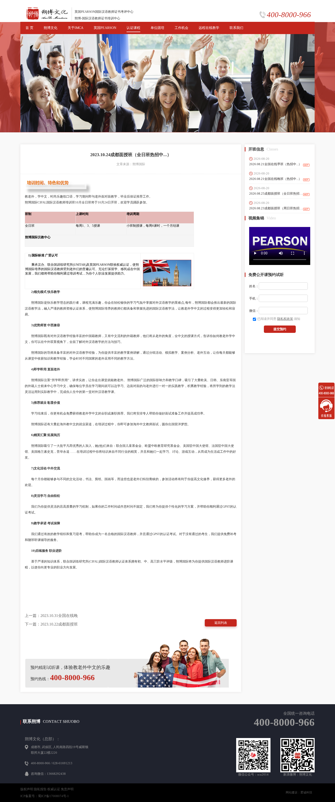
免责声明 (67, 789)
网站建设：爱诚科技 (299, 792)
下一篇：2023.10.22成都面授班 (51, 624)
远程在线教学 (209, 28)
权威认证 (53, 789)
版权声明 (26, 789)
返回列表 (220, 623)
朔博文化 (50, 28)
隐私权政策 (285, 319)
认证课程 (133, 28)
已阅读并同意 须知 (278, 319)
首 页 (29, 28)
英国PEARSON (105, 28)
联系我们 (236, 28)
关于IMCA (75, 28)
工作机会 (181, 28)
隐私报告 (40, 789)
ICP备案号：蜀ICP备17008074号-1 (44, 796)
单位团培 (157, 28)
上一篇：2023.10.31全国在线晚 (51, 616)
